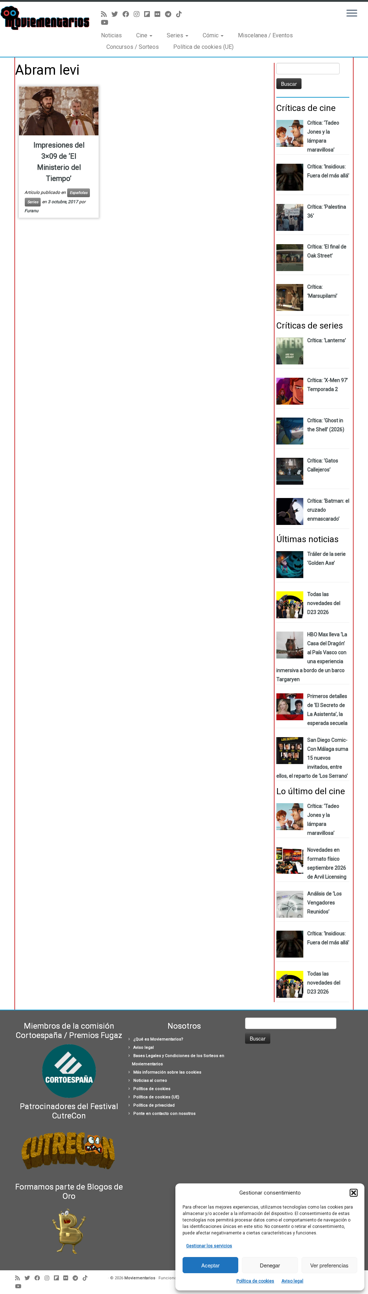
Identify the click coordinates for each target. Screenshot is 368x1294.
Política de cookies (255, 1281)
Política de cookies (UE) (203, 46)
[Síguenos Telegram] (170, 14)
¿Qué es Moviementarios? (158, 1039)
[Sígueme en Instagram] (139, 14)
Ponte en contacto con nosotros (164, 1113)
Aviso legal (292, 1281)
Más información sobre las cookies (167, 1072)
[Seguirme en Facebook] (128, 14)
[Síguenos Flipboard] (149, 14)
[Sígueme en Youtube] (107, 22)
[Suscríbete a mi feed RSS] (106, 14)
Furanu (31, 210)
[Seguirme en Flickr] (160, 14)
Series (176, 35)
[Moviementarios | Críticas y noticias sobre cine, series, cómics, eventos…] (43, 18)
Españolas (78, 192)
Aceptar (210, 1265)
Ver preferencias (329, 1265)
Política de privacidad (154, 1105)
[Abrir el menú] (351, 13)
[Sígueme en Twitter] (117, 14)
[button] (353, 1192)
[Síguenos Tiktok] (181, 14)
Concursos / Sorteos (132, 46)
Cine (142, 35)
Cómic (211, 35)
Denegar (270, 1265)
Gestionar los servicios (209, 1245)
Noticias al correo (150, 1080)
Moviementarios (139, 1278)
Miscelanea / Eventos (265, 35)
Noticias (111, 35)
